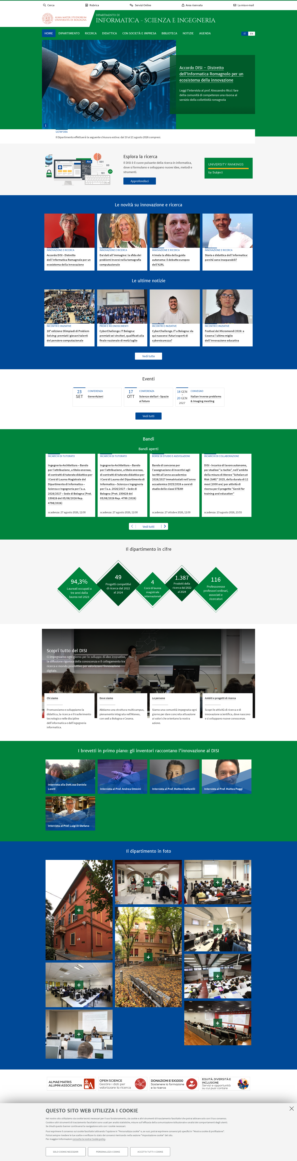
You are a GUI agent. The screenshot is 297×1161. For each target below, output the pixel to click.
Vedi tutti (148, 416)
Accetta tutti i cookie (150, 1151)
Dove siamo (106, 698)
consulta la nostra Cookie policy (89, 1139)
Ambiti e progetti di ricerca (220, 698)
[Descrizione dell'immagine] (46, 125)
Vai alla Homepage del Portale (64, 18)
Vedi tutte (148, 356)
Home (49, 33)
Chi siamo (52, 698)
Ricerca (91, 33)
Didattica (109, 33)
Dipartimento (69, 33)
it (245, 33)
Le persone (158, 698)
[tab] (244, 33)
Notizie (188, 33)
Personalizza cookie (108, 1151)
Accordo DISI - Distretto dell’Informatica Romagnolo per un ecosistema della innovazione (211, 74)
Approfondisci (140, 181)
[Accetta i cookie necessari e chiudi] (291, 1108)
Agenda (205, 33)
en (251, 33)
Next (164, 526)
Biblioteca (169, 33)
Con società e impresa (139, 33)
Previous (132, 526)
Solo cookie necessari (65, 1151)
